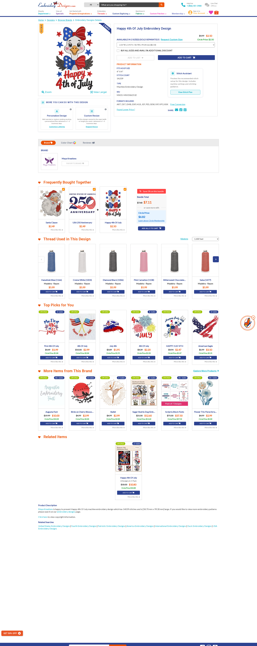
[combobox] (129, 4)
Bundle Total (143, 197)
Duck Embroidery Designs (199, 526)
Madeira (184, 239)
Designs (51, 20)
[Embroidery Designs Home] (56, 4)
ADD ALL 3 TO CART (150, 228)
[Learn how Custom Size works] (105, 109)
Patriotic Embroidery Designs (112, 526)
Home (41, 20)
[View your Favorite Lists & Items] (211, 12)
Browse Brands (65, 20)
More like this (56, 230)
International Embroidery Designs (170, 526)
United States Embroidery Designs (54, 526)
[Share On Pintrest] (185, 110)
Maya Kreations (45, 509)
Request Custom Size (172, 39)
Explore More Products (205, 371)
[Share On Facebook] (180, 110)
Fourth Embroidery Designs (84, 526)
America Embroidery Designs (140, 526)
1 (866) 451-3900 (194, 6)
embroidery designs (66, 511)
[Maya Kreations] (49, 161)
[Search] (161, 4)
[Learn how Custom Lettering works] (70, 109)
